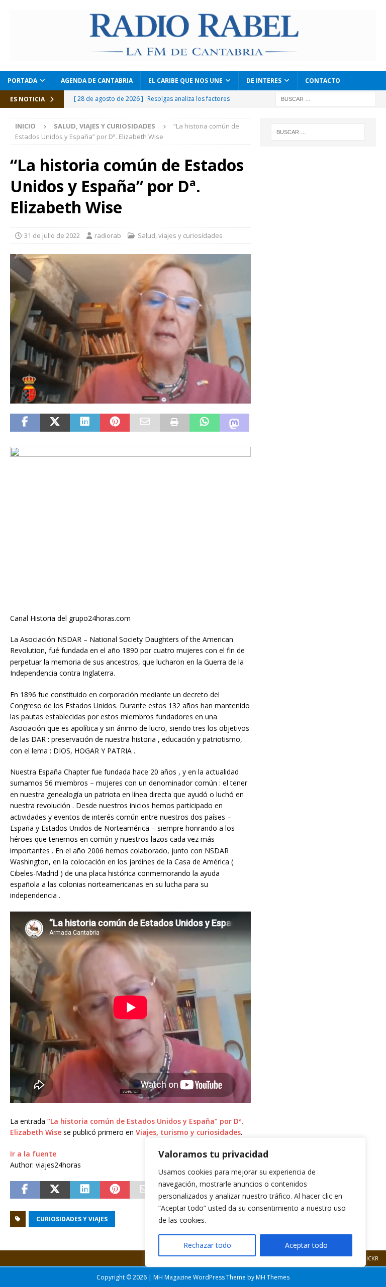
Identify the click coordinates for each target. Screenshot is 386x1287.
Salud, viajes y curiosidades (180, 235)
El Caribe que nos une (185, 80)
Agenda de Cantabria (97, 80)
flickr (369, 1258)
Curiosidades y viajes (72, 1219)
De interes (263, 80)
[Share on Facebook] (25, 423)
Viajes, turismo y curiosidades (188, 1132)
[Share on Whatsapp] (204, 423)
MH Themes (273, 1277)
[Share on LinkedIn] (85, 423)
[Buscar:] (325, 98)
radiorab (107, 235)
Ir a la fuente (33, 1154)
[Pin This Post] (115, 423)
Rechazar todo (207, 1245)
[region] (255, 1202)
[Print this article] (175, 423)
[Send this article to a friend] (145, 423)
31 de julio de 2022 (52, 235)
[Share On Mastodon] (235, 423)
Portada (22, 80)
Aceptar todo (306, 1245)
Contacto (322, 80)
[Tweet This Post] (55, 423)
